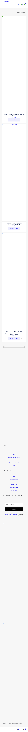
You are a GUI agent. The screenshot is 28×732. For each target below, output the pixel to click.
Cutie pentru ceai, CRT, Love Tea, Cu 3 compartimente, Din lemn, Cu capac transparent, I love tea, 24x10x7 (14, 333)
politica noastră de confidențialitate (13, 513)
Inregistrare (14, 490)
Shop (14, 476)
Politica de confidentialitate (14, 457)
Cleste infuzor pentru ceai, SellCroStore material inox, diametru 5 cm (14, 115)
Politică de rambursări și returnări (14, 460)
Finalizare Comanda (14, 479)
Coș (14, 481)
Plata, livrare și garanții (14, 462)
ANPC (14, 465)
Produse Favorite (14, 487)
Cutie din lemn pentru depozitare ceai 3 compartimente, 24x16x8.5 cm (14, 224)
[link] (9, 571)
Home (14, 451)
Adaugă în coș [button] (14, 120)
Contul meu (14, 484)
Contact (14, 454)
